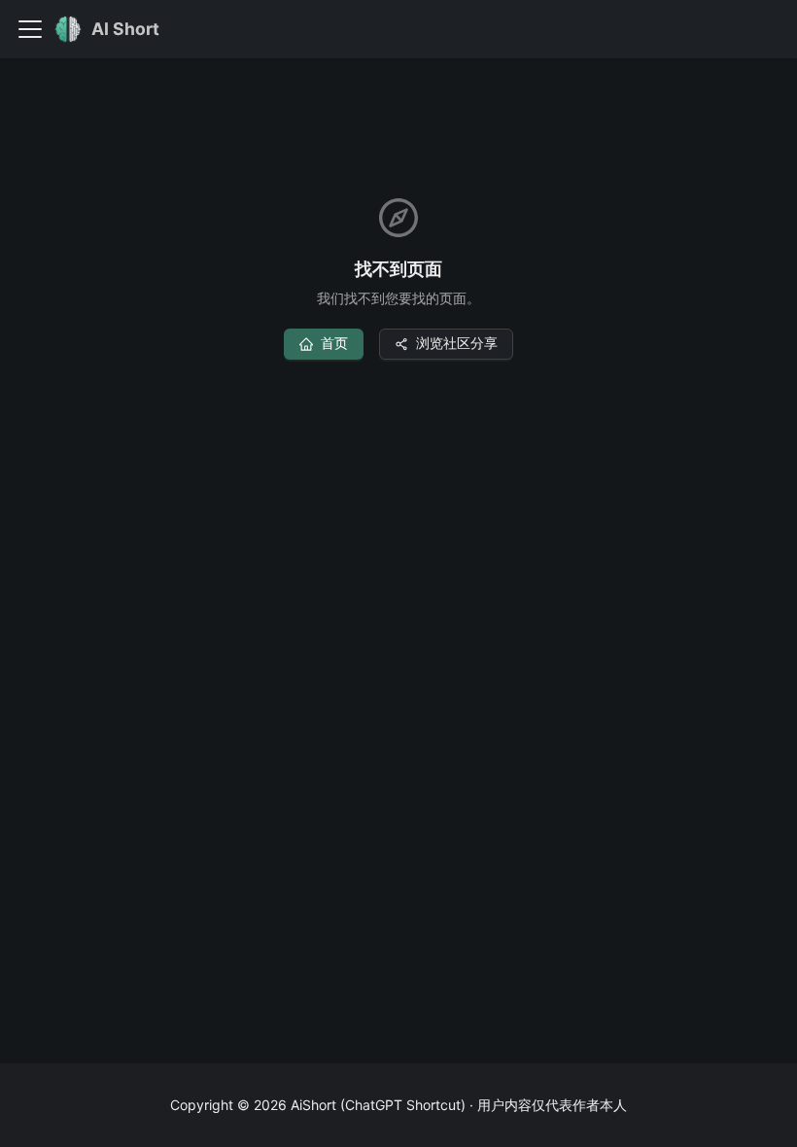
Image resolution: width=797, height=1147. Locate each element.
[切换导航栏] (30, 29)
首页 (334, 342)
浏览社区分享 (457, 342)
